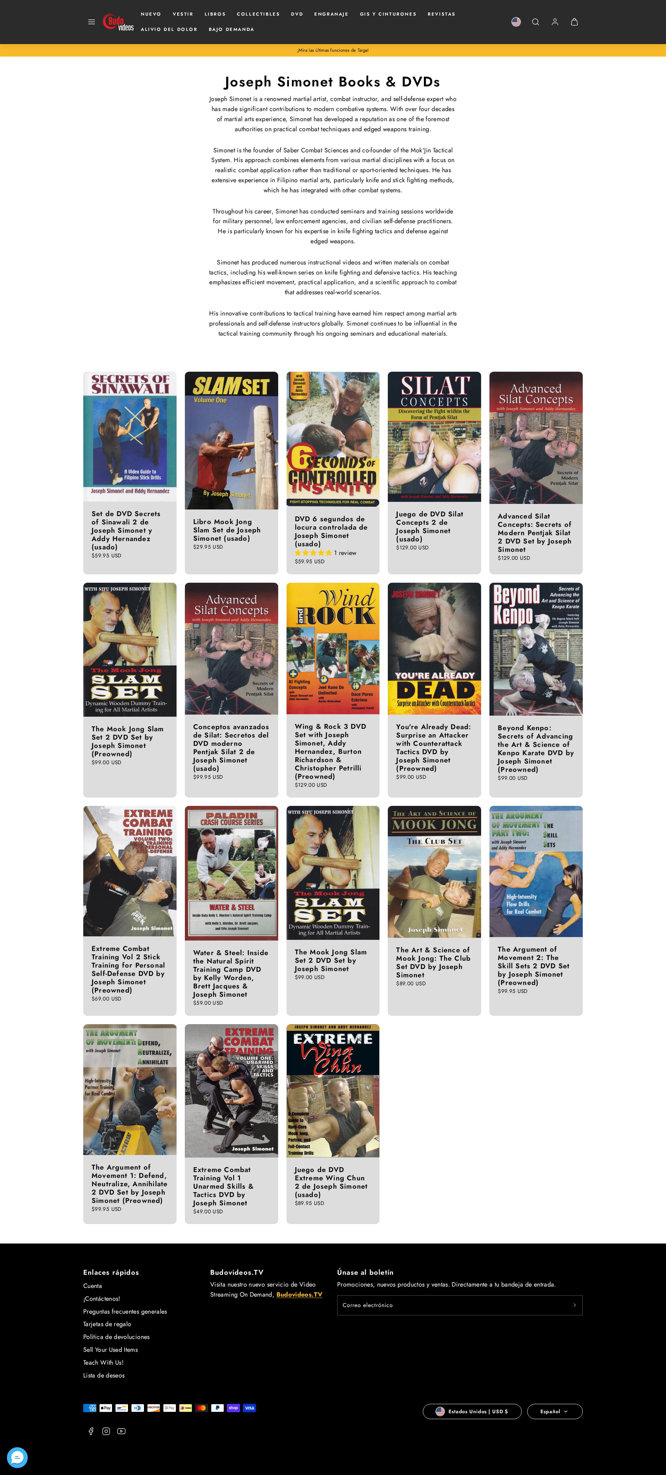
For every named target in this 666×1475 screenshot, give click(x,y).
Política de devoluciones (116, 1336)
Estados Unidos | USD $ (478, 1411)
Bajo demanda (232, 29)
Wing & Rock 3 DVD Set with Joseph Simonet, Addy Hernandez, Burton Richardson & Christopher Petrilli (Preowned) (330, 752)
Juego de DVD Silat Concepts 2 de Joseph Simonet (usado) (429, 526)
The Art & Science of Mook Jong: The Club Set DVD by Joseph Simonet (433, 962)
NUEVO (151, 14)
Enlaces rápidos (111, 1272)
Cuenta (92, 1285)
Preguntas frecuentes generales (125, 1311)
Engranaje (331, 14)
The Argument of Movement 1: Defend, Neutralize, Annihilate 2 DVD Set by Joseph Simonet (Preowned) (130, 1184)
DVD (297, 14)
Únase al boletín (365, 1272)
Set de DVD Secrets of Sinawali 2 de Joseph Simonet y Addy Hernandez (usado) (126, 530)
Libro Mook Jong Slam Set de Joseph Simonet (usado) (227, 530)
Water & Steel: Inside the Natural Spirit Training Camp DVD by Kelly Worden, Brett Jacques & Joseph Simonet (230, 974)
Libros (215, 14)
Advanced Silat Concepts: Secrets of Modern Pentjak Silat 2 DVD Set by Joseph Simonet (535, 533)
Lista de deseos (104, 1375)
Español (550, 1411)
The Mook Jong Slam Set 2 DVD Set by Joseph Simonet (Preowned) (128, 741)
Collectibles (258, 14)
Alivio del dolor (169, 29)
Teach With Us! (103, 1362)
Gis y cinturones (388, 14)
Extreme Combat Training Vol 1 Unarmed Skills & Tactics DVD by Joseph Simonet (223, 1186)
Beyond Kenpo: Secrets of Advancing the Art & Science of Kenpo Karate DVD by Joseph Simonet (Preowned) (536, 749)
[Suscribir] (574, 1305)
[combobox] (535, 25)
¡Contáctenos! (101, 1298)
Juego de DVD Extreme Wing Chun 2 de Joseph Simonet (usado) (331, 1182)
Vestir (183, 14)
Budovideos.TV (237, 1272)
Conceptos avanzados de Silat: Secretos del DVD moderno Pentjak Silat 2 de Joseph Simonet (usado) (231, 748)
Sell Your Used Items (110, 1349)
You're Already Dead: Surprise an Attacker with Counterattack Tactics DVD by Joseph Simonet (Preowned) (433, 748)
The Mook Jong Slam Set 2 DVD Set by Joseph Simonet (331, 960)
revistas (442, 14)
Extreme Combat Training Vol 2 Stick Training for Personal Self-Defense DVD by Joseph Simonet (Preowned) (128, 969)
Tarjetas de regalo (107, 1324)
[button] (91, 22)
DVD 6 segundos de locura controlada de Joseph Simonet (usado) (331, 531)
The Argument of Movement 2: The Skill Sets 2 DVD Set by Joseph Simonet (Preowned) (534, 966)
